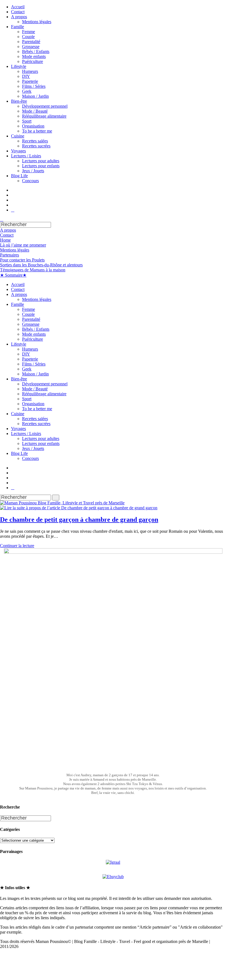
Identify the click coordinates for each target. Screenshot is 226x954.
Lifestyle (18, 66)
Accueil (18, 6)
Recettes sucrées (36, 146)
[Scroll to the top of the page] (1, 951)
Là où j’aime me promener (23, 245)
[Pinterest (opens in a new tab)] (12, 200)
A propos (19, 16)
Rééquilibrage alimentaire (44, 116)
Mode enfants (34, 56)
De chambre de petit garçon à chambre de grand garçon (79, 519)
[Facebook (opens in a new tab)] (12, 195)
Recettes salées (35, 141)
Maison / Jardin (35, 96)
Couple (28, 36)
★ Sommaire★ (13, 275)
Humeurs (30, 71)
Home (5, 240)
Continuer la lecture (18, 545)
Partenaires (9, 255)
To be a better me (37, 131)
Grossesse (30, 46)
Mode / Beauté (35, 111)
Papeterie (30, 81)
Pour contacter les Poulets (22, 260)
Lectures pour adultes (40, 160)
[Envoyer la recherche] (55, 497)
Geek (26, 91)
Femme (28, 31)
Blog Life (19, 175)
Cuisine (17, 136)
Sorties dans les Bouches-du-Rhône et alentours (41, 265)
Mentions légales (36, 21)
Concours (30, 180)
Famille (17, 26)
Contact (18, 11)
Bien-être (19, 101)
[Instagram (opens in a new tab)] (12, 205)
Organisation (33, 126)
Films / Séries (33, 86)
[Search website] (1, 219)
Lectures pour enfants (41, 165)
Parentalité (31, 41)
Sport (26, 121)
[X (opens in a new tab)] (12, 190)
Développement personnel (45, 106)
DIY (26, 76)
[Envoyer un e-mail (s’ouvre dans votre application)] (12, 210)
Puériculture (32, 61)
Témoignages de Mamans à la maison (32, 269)
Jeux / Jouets (33, 170)
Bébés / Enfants (35, 51)
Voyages (18, 151)
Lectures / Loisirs (26, 155)
